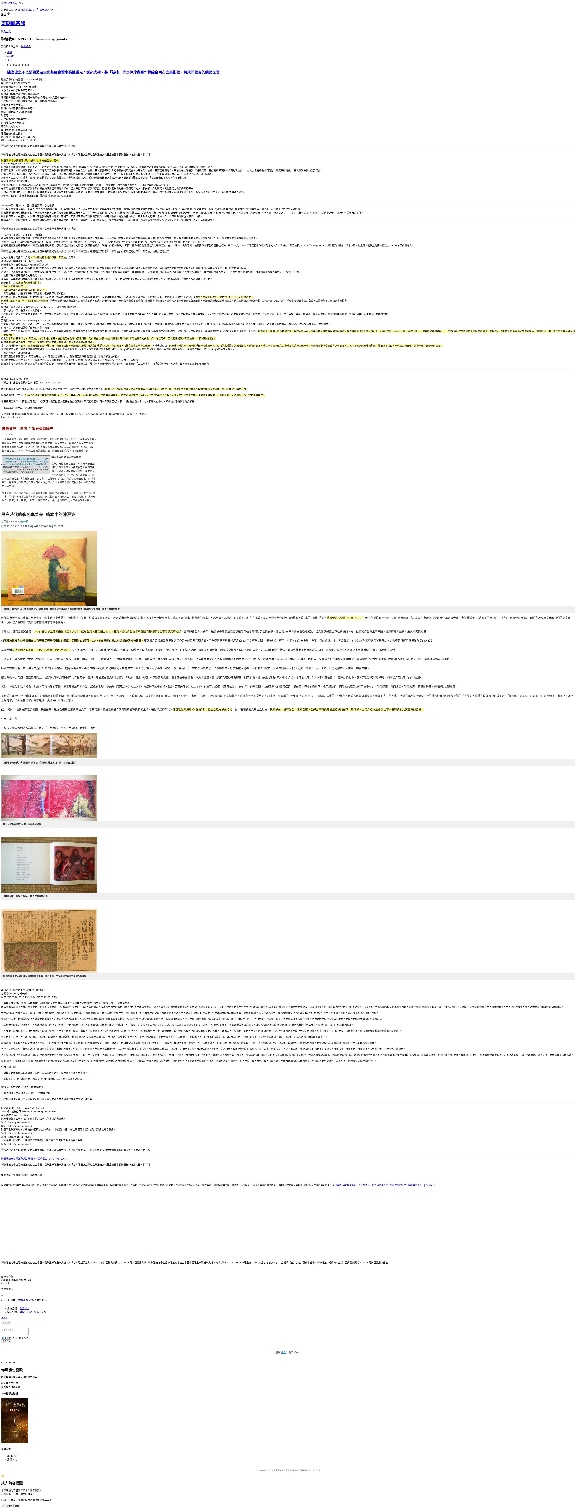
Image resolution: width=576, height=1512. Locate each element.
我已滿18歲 (7, 1506)
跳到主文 (6, 31)
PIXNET (265, 1470)
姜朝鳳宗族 (13, 23)
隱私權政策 (305, 1470)
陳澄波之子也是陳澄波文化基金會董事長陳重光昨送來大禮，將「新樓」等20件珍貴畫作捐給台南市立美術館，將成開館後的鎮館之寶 (113, 72)
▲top (4, 1317)
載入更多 (6, 1323)
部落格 (10, 56)
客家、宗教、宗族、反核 (33, 1312)
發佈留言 (6, 1341)
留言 (28, 1300)
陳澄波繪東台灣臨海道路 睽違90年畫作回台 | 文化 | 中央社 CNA (35, 1158)
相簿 (9, 52)
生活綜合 (26, 46)
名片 (9, 59)
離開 (17, 1506)
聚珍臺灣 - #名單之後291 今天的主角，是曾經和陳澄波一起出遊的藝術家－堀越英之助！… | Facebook (384, 1185)
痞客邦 (22, 1300)
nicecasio (5, 1283)
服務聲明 (316, 1470)
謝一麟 (24, 521)
